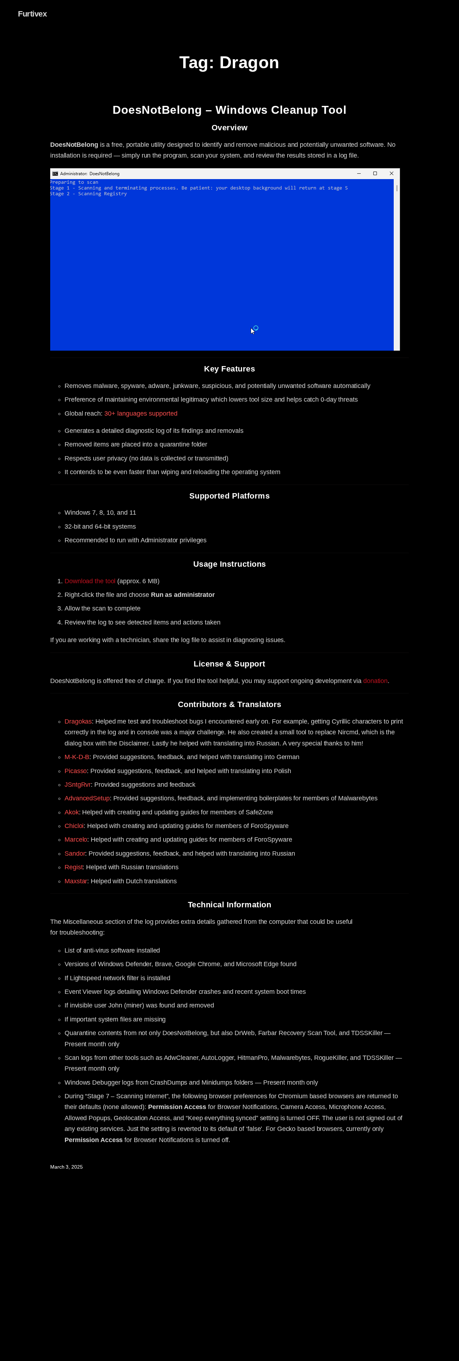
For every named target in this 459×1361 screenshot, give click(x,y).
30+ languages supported (141, 413)
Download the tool (90, 581)
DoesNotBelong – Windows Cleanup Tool (229, 110)
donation (375, 680)
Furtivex (32, 13)
